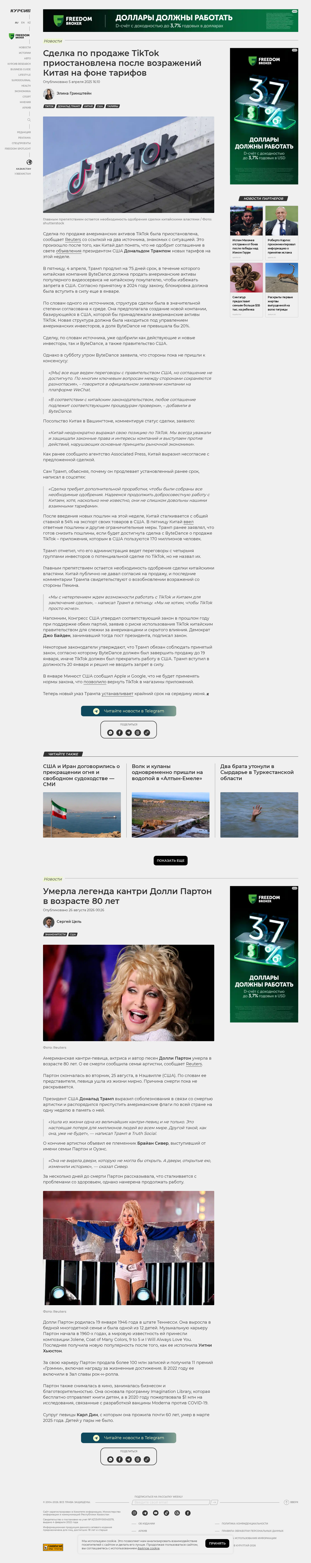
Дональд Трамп (69, 106)
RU (16, 22)
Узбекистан (23, 173)
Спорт (27, 96)
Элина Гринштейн (74, 93)
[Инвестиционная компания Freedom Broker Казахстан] (19, 36)
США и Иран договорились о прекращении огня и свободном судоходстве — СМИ (81, 775)
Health (26, 85)
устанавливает (117, 693)
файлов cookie (149, 1548)
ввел (189, 521)
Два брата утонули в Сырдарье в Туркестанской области (257, 772)
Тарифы (112, 106)
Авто (27, 58)
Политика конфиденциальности (245, 1523)
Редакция (24, 132)
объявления (69, 251)
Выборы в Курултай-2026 (239, 1545)
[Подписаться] (214, 1502)
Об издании (146, 1523)
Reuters (73, 239)
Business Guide (20, 69)
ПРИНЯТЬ (217, 1543)
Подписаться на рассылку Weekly (159, 1497)
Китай (88, 106)
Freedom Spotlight (18, 148)
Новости (25, 47)
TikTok (49, 106)
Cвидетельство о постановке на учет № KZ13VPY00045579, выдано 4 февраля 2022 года (78, 1521)
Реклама (24, 137)
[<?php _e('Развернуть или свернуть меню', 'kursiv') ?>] (29, 162)
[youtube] (155, 1513)
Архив (26, 107)
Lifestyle (24, 74)
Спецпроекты (21, 143)
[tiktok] (166, 1513)
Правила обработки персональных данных (252, 1531)
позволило (95, 681)
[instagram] (134, 1513)
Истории (25, 53)
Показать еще (170, 861)
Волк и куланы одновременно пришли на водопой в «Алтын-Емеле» (167, 772)
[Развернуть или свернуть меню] (29, 120)
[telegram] (145, 1513)
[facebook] (188, 1513)
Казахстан (23, 168)
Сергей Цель (69, 921)
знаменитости (55, 934)
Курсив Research (19, 63)
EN (23, 22)
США (100, 106)
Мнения (25, 102)
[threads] (177, 1513)
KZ (29, 22)
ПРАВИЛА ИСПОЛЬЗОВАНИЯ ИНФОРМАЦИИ (249, 1538)
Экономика (23, 91)
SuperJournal (21, 80)
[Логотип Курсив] (20, 10)
